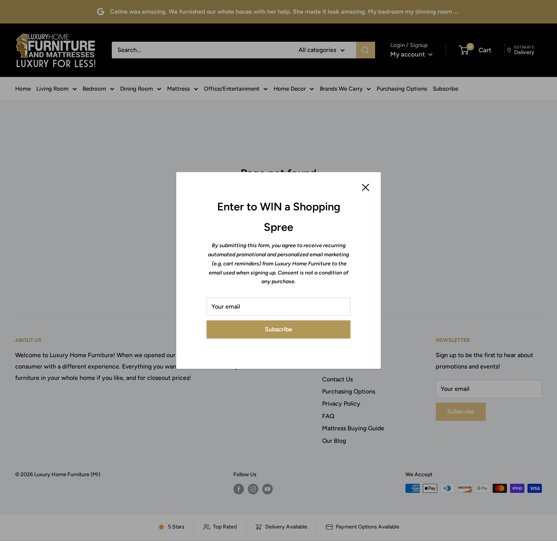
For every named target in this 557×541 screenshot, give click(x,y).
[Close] (365, 187)
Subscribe (278, 329)
